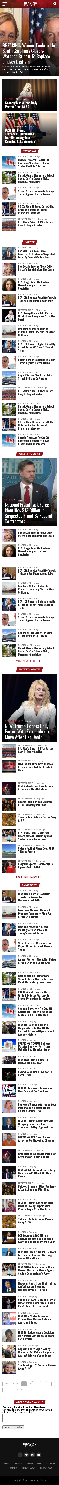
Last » (19, 1389)
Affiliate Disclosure (46, 1463)
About (7, 1463)
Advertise (18, 1463)
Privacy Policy (46, 1467)
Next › (8, 1389)
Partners (13, 1467)
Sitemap (29, 1463)
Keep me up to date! (13, 1427)
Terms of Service (28, 1467)
